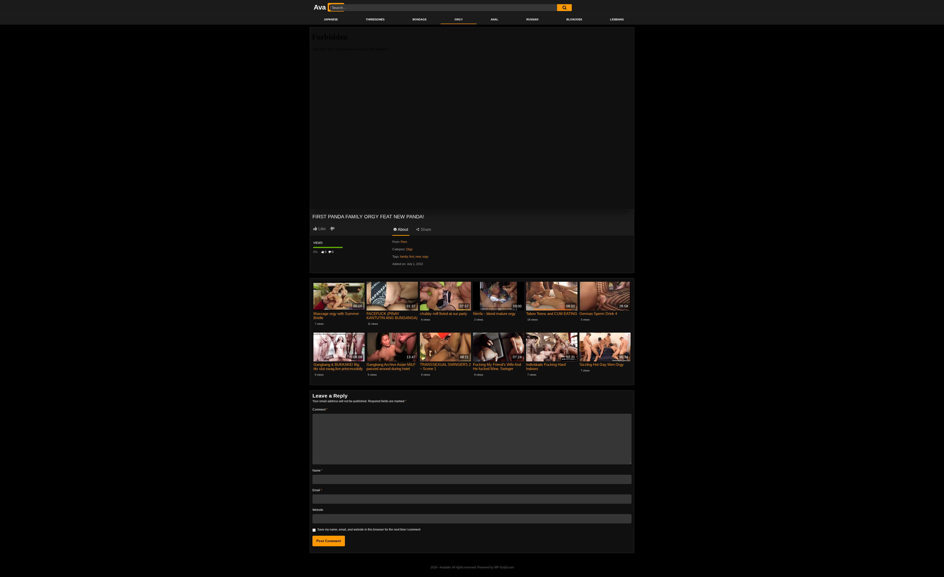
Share (425, 229)
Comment (319, 409)
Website (317, 510)
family (404, 256)
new (418, 256)
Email (317, 490)
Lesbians (617, 19)
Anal (494, 19)
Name (317, 470)
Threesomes (375, 19)
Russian (532, 19)
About (402, 229)
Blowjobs (574, 19)
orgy (425, 256)
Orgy (459, 19)
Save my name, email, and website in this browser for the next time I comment (368, 529)
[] (564, 7)
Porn (404, 242)
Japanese (331, 19)
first (411, 256)
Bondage (420, 19)
